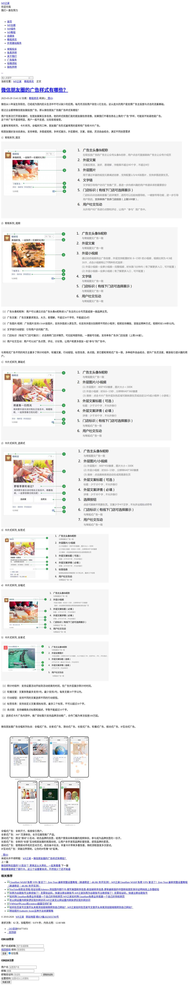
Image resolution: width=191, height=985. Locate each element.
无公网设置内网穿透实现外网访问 (72, 900)
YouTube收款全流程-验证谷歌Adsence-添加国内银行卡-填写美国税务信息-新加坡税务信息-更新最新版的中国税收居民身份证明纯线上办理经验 (84, 889)
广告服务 (12, 60)
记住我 (14, 953)
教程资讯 (12, 39)
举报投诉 (12, 49)
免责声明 (12, 52)
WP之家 (5, 3)
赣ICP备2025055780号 (47, 917)
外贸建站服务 (14, 43)
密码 (13, 949)
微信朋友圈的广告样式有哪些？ (34, 90)
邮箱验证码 (7, 974)
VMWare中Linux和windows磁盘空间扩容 (31, 903)
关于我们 (12, 56)
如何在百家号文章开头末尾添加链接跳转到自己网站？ (104, 907)
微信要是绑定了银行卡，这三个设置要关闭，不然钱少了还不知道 (35, 869)
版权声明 (12, 67)
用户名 (4, 967)
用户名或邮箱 (8, 946)
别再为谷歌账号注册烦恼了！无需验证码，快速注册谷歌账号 (115, 893)
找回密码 (6, 949)
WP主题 (11, 25)
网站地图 (30, 917)
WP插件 (11, 29)
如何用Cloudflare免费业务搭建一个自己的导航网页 (98, 896)
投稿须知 (12, 63)
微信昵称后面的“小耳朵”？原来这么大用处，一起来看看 (31, 865)
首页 (9, 21)
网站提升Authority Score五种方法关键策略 (31, 911)
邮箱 (3, 971)
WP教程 (11, 32)
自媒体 (10, 36)
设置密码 (6, 978)
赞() (49, 98)
